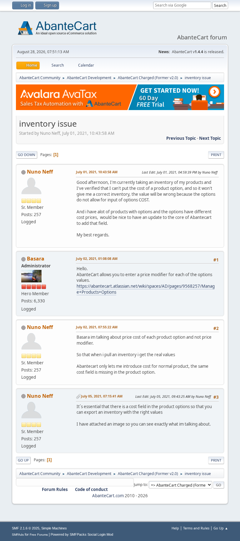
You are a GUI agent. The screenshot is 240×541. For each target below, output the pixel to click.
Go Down (26, 154)
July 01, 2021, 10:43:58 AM (97, 171)
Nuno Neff (40, 171)
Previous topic (181, 138)
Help (175, 528)
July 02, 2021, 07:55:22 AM (97, 327)
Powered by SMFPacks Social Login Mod (82, 534)
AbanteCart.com (108, 495)
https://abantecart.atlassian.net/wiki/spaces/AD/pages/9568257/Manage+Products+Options (146, 289)
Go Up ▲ (220, 528)
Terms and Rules (196, 528)
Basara (35, 258)
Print (216, 154)
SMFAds (18, 534)
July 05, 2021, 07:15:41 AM (101, 396)
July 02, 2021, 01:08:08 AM (97, 258)
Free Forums (39, 534)
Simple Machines (54, 528)
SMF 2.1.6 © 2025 (25, 528)
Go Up (23, 460)
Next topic (210, 138)
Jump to (140, 484)
